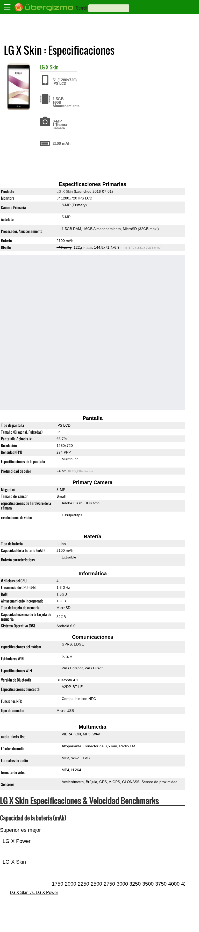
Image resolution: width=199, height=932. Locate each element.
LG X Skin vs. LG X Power (34, 892)
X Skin (52, 67)
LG (42, 67)
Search (81, 8)
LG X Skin (64, 191)
